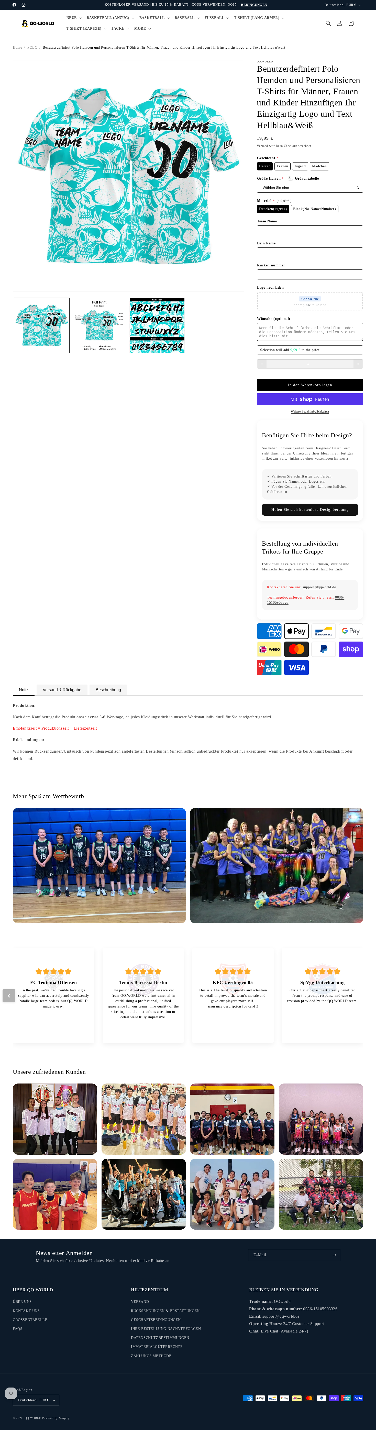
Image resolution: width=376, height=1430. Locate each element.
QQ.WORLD (33, 1418)
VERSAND (140, 1302)
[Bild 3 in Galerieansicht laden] (157, 325)
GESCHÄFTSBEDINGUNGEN (156, 1320)
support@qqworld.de (319, 587)
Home (17, 47)
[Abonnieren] (334, 1255)
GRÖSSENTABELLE (30, 1320)
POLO (32, 47)
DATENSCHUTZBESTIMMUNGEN (160, 1338)
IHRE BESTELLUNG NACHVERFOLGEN (166, 1329)
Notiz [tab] (23, 690)
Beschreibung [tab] (108, 690)
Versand (262, 146)
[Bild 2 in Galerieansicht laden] (99, 325)
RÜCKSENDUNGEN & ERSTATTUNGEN (165, 1311)
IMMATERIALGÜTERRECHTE (157, 1347)
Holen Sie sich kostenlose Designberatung (310, 509)
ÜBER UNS (22, 1302)
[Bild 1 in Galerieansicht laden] (41, 325)
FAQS (17, 1329)
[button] (73, 18)
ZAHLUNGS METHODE (151, 1356)
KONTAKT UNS (26, 1311)
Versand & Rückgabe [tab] (62, 690)
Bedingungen (254, 5)
